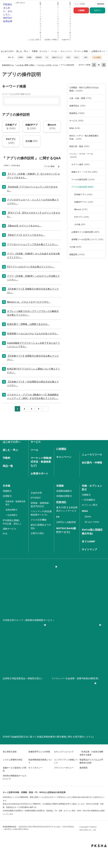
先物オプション (57, 57)
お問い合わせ (20, 3)
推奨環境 (83, 768)
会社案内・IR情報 (50, 39)
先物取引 (86, 495)
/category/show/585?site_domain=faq (103, 89)
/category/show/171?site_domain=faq (103, 120)
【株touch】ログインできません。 (24, 226)
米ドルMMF (88, 541)
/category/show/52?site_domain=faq (103, 247)
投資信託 (38, 57)
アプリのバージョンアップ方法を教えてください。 (33, 244)
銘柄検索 (100, 4)
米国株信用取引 (64, 496)
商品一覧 (11, 57)
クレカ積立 (96, 57)
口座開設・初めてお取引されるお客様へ (84, 89)
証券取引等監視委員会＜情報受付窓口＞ (23, 678)
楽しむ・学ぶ (22, 51)
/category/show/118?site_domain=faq (103, 105)
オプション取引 (90, 505)
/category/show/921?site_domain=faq (103, 98)
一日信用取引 (11, 515)
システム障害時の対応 (12, 760)
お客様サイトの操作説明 (85, 232)
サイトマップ (89, 549)
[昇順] (58, 165)
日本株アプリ (83, 194)
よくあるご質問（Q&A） (25, 65)
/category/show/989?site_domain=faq (103, 254)
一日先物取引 (88, 500)
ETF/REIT (36, 498)
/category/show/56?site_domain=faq (103, 179)
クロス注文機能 (38, 520)
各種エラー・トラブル (84, 172)
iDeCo (76, 57)
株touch (80, 209)
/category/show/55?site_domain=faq (103, 155)
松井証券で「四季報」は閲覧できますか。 (28, 324)
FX (47, 57)
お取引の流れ (37, 533)
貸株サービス (9, 529)
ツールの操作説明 (83, 179)
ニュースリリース (92, 454)
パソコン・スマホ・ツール (48, 65)
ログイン (97, 10)
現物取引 (7, 491)
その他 (79, 224)
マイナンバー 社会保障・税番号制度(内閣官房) (74, 678)
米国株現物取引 (64, 491)
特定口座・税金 (79, 146)
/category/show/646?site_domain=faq (103, 137)
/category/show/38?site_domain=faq (103, 146)
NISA (68, 57)
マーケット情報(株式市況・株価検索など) (41, 462)
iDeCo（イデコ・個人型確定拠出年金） (83, 137)
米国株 (29, 57)
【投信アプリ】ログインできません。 (26, 235)
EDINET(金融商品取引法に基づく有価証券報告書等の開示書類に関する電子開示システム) (48, 737)
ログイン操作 (80, 164)
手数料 (35, 51)
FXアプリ (81, 217)
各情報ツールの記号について (87, 239)
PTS (5, 534)
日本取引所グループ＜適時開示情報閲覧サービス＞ (29, 620)
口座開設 (81, 10)
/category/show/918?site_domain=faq (103, 232)
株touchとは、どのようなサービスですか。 (29, 302)
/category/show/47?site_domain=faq (103, 113)
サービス (43, 51)
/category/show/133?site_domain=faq (103, 172)
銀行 (86, 57)
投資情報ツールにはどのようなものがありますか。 (33, 333)
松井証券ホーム (8, 65)
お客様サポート (98, 51)
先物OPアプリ (83, 202)
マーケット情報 (81, 51)
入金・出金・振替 (80, 98)
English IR (65, 39)
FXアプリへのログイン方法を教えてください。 (31, 267)
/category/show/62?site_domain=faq (103, 187)
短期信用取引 (11, 510)
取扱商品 (77, 113)
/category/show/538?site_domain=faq (103, 128)
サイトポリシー (35, 768)
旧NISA (88, 516)
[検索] (92, 4)
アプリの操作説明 (82, 187)
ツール (54, 51)
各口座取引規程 (10, 752)
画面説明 (77, 254)
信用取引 (7, 496)
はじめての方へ (8, 51)
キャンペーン (66, 51)
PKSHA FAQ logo (99, 846)
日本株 (20, 57)
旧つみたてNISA (92, 522)
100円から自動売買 (66, 522)
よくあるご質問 (34, 39)
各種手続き (77, 106)
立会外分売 (36, 493)
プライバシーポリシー (64, 768)
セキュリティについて (64, 752)
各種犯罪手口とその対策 (39, 752)
